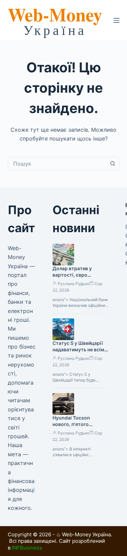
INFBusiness (27, 547)
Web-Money (55, 14)
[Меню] (116, 20)
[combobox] (57, 163)
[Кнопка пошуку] (112, 163)
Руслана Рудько (73, 283)
